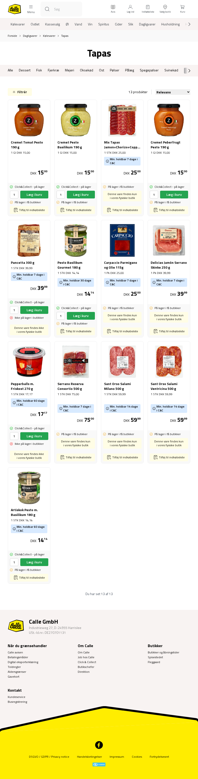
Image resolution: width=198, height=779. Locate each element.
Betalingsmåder (18, 657)
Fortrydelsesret (159, 756)
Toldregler (14, 667)
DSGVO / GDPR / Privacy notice (49, 756)
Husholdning (170, 24)
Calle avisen (15, 652)
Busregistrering (17, 701)
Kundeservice (16, 697)
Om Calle (84, 652)
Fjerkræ (53, 70)
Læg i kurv (34, 194)
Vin (90, 24)
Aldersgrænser (17, 671)
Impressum (117, 756)
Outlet (35, 24)
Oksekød (86, 70)
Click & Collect (87, 662)
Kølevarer (18, 24)
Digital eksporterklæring (23, 662)
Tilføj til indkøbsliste (32, 210)
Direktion (84, 671)
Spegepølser (149, 70)
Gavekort (13, 676)
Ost (101, 70)
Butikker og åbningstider (163, 652)
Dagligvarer (147, 24)
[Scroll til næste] (185, 24)
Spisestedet (155, 657)
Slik (130, 24)
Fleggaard (154, 662)
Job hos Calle (86, 657)
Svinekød (171, 70)
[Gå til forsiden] (14, 9)
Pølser (114, 70)
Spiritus (103, 24)
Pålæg (129, 70)
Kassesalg (52, 24)
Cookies (137, 756)
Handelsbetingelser (89, 756)
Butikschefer (86, 667)
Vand (78, 24)
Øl (67, 24)
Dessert (24, 70)
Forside (12, 36)
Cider (118, 24)
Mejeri (69, 70)
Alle (10, 70)
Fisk (39, 70)
